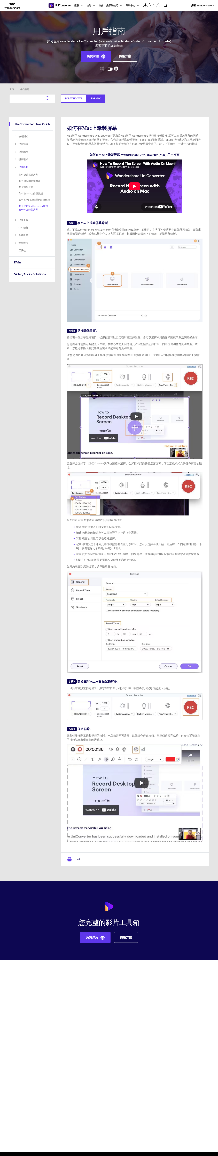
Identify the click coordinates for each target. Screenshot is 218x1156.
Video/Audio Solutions (30, 274)
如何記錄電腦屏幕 (28, 174)
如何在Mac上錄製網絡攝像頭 (34, 199)
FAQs (17, 262)
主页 (11, 89)
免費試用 (93, 56)
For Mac (96, 98)
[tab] (32, 124)
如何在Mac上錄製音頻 (31, 193)
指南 (101, 5)
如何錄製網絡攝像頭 (29, 180)
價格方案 (125, 56)
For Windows (73, 98)
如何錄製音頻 (26, 187)
